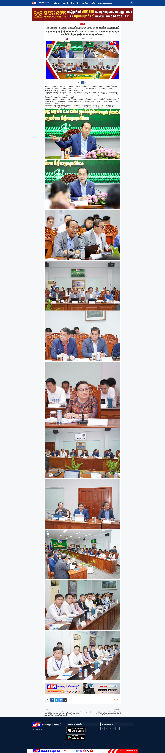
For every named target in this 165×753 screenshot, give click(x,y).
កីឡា (78, 3)
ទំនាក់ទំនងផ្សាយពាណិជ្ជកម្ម (105, 3)
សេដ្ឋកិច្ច (93, 3)
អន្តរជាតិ (65, 3)
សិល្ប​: (72, 3)
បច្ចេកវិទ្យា (85, 3)
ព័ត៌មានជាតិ (57, 3)
